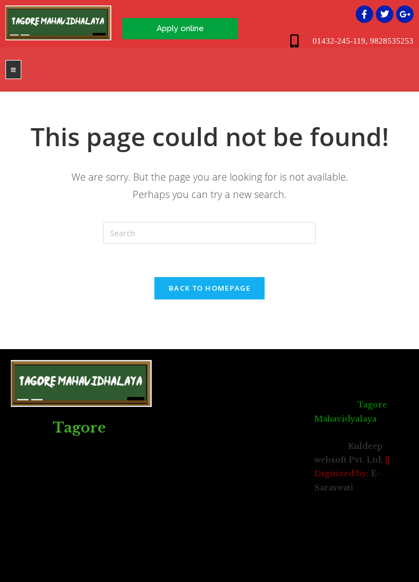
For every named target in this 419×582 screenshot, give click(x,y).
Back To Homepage (209, 288)
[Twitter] (384, 14)
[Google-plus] (405, 14)
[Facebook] (364, 14)
